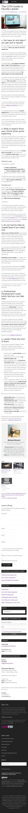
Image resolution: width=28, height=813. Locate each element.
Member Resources (5, 744)
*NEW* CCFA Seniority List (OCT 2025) (10, 602)
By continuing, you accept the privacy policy (12, 631)
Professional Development (7, 741)
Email (3, 535)
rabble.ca (6, 455)
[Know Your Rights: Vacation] (6, 481)
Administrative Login (5, 769)
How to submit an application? (8, 577)
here (12, 723)
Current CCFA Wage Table (7, 594)
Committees (4, 747)
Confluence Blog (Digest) (16, 493)
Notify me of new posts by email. (9, 560)
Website (3, 542)
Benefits (8, 493)
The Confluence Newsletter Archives (9, 753)
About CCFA (4, 750)
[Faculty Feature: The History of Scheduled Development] (6, 466)
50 (23, 217)
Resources (18, 495)
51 (25, 217)
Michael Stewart (9, 447)
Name (3, 528)
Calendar (3, 755)
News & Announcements (10, 495)
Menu (15, 1)
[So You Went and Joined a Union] (18, 466)
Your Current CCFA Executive (7, 738)
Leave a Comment (23, 11)
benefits (9, 498)
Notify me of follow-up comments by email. (11, 555)
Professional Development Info (8, 575)
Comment (4, 513)
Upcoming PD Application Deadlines (10, 580)
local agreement (18, 216)
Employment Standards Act (14, 420)
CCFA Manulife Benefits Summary (9, 597)
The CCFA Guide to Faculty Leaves (9, 600)
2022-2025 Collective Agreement (9, 592)
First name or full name (6, 622)
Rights (15, 498)
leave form (9, 56)
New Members (4, 589)
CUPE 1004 (10, 721)
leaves (12, 498)
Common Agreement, (10, 217)
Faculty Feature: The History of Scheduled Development (5, 471)
